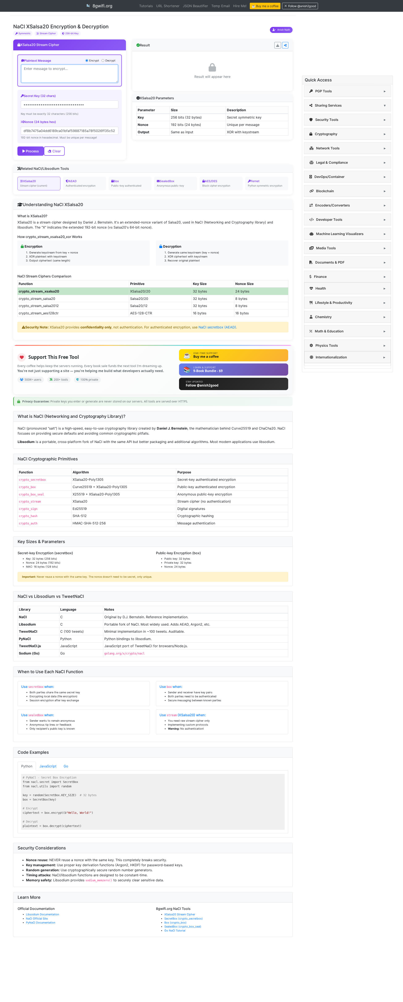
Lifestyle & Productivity (333, 302)
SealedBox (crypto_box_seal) (182, 926)
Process (32, 151)
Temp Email (220, 6)
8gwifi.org (101, 5)
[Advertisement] (136, 971)
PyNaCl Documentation (40, 922)
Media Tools (325, 248)
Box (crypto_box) (175, 922)
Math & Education (329, 331)
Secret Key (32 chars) (40, 96)
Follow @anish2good (302, 6)
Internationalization (331, 357)
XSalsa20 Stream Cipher (179, 914)
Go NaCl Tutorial (174, 930)
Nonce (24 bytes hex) (40, 122)
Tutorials (146, 6)
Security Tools (326, 120)
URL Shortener (167, 6)
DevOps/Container (329, 177)
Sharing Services (328, 105)
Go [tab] (66, 766)
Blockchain (324, 191)
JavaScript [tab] (47, 766)
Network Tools (327, 148)
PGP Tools (323, 91)
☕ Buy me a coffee (265, 6)
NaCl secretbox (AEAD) (217, 327)
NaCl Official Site (37, 918)
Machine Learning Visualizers (339, 234)
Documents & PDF (329, 262)
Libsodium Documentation (42, 914)
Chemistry (323, 317)
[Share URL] (285, 45)
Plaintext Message (37, 60)
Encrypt (94, 60)
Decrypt (110, 60)
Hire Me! (239, 6)
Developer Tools (328, 219)
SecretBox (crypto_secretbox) (183, 918)
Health (320, 288)
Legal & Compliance (331, 162)
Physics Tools (326, 345)
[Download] (277, 45)
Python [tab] (26, 766)
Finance (320, 276)
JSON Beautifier (195, 6)
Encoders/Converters (332, 205)
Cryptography (325, 134)
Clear (56, 151)
